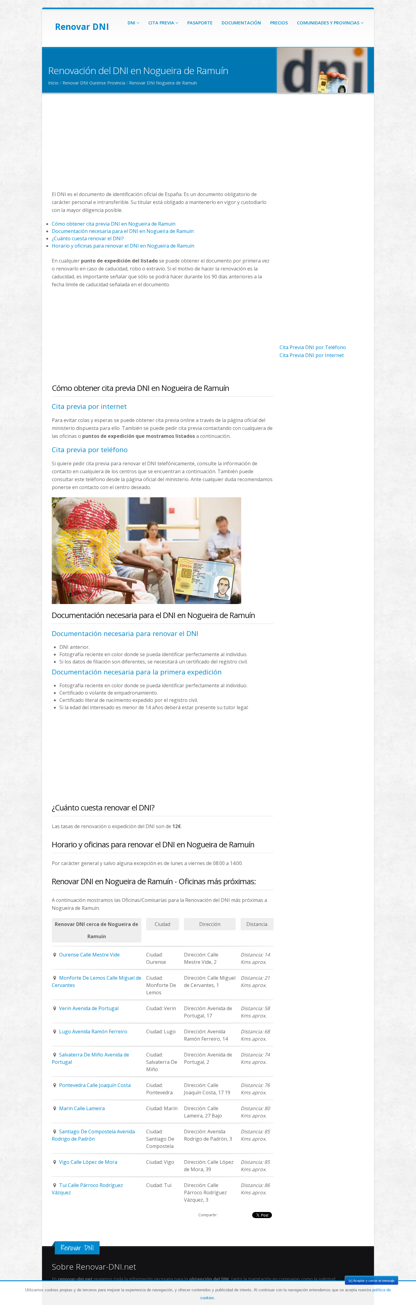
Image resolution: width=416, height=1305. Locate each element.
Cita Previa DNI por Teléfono (313, 347)
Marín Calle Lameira (82, 1108)
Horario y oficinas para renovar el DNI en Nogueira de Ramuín (123, 245)
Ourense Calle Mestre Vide (89, 954)
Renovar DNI (82, 26)
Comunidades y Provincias (329, 23)
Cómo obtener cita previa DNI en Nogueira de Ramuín (113, 223)
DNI (132, 23)
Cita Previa (161, 23)
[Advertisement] (162, 147)
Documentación (241, 23)
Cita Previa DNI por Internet (312, 355)
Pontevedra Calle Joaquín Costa (95, 1085)
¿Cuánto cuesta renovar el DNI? (88, 238)
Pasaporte (200, 23)
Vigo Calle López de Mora (88, 1162)
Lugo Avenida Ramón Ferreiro (93, 1031)
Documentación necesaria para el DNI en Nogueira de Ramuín (123, 231)
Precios (279, 23)
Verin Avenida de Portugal (88, 1008)
